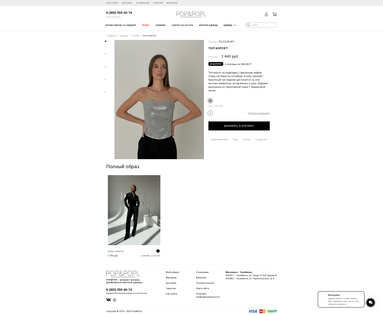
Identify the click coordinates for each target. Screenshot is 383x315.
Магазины (172, 3)
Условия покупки (205, 283)
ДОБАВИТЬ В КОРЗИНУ (239, 125)
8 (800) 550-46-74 (119, 13)
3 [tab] (105, 66)
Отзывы (261, 139)
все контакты (113, 16)
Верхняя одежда (208, 25)
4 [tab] (105, 79)
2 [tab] (105, 54)
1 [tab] (105, 41)
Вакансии (201, 277)
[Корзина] (274, 14)
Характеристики (219, 139)
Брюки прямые (116, 251)
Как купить (112, 3)
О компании (142, 3)
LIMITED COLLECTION (182, 25)
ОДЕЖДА (227, 25)
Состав (246, 139)
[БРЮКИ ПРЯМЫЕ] (134, 210)
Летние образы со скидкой (120, 25)
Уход (235, 139)
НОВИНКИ (160, 25)
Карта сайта (202, 288)
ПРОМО (145, 25)
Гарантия (158, 3)
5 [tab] (105, 92)
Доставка (127, 3)
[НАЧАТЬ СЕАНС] (266, 14)
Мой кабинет (173, 272)
